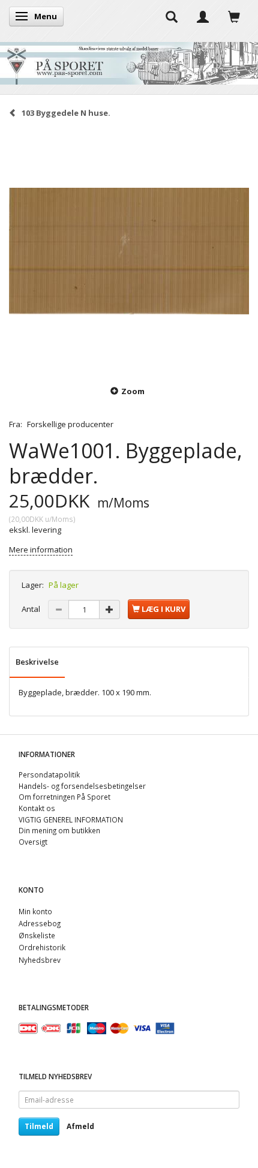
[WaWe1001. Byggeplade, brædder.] (129, 251)
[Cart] (234, 16)
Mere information (41, 549)
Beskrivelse (37, 661)
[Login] (203, 16)
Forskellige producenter (70, 424)
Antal (32, 608)
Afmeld (80, 1126)
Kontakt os (37, 808)
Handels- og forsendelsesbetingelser (82, 786)
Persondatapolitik (49, 774)
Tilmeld (39, 1126)
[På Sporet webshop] (129, 60)
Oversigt (33, 841)
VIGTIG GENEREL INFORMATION (71, 819)
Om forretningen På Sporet (64, 796)
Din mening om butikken (59, 830)
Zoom (133, 391)
